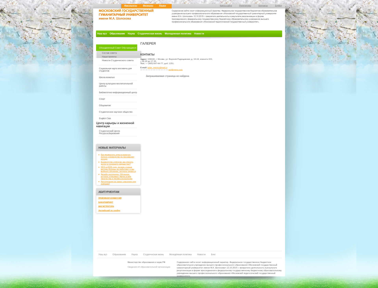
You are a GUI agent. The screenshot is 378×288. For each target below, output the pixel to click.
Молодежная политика (178, 33)
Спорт (102, 99)
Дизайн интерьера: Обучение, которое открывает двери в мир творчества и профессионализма (116, 176)
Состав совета (109, 53)
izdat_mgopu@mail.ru (157, 67)
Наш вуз (102, 33)
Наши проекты (109, 56)
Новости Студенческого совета (117, 60)
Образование (117, 33)
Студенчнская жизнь (153, 254)
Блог (213, 254)
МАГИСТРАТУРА (106, 206)
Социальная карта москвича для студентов (115, 69)
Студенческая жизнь (150, 33)
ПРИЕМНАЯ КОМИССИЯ (109, 198)
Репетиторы (245, 5)
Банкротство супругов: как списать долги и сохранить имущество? (117, 163)
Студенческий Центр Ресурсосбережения (109, 132)
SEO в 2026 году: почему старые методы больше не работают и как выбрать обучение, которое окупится (118, 169)
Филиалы (148, 5)
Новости (199, 33)
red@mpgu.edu (176, 70)
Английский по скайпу (109, 210)
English (278, 5)
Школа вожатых (107, 77)
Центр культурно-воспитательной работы (116, 84)
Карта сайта (226, 5)
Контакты (263, 5)
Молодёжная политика (180, 254)
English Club (105, 118)
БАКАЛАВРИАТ (105, 202)
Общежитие (105, 105)
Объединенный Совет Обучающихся (117, 48)
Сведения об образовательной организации (149, 267)
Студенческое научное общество (115, 112)
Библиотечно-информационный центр (118, 92)
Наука (131, 33)
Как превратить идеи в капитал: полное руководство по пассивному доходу (117, 157)
